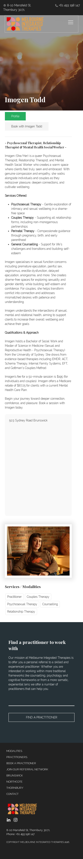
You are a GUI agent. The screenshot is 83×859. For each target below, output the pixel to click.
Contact (12, 793)
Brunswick (14, 775)
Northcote (14, 781)
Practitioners (16, 757)
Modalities (14, 751)
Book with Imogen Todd (26, 126)
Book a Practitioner (21, 763)
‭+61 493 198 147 (69, 5)
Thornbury (14, 787)
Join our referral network (27, 769)
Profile (15, 116)
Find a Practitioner (41, 717)
